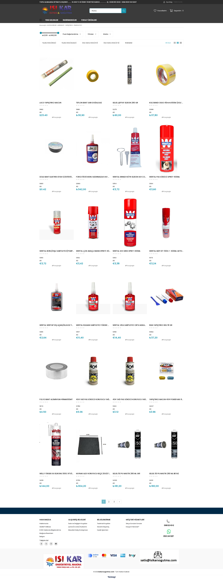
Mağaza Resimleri (46, 533)
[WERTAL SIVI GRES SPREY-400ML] (130, 223)
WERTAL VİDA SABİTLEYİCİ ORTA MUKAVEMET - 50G (130, 325)
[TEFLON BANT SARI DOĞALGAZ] (93, 74)
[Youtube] (56, 544)
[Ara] (123, 10)
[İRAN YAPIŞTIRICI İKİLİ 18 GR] (166, 297)
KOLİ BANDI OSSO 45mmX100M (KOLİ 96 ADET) (166, 102)
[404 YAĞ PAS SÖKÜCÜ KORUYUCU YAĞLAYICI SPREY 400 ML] (93, 371)
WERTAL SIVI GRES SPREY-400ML (126, 251)
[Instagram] (51, 544)
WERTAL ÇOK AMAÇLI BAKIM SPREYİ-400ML (93, 251)
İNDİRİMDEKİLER (70, 20)
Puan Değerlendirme (71, 34)
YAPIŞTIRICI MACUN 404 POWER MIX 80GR (166, 399)
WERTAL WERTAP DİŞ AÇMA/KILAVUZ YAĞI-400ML (56, 325)
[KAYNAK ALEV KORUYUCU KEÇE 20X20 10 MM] (93, 445)
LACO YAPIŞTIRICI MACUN (50, 102)
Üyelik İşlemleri (102, 530)
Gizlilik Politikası (45, 527)
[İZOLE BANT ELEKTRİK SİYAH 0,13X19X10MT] (56, 148)
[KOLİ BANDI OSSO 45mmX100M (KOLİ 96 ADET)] (166, 74)
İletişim (42, 537)
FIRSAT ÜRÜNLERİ (89, 20)
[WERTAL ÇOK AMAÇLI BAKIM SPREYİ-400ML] (93, 223)
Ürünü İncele (65, 83)
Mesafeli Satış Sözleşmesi (78, 530)
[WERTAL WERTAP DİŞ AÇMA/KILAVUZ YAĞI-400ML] (56, 297)
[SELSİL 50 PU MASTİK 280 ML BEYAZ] (166, 445)
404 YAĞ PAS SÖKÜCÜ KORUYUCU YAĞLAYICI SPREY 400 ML (93, 399)
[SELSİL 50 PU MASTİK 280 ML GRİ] (130, 445)
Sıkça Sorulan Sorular (134, 524)
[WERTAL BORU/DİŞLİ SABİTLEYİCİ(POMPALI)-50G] (56, 223)
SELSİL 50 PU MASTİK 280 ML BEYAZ (164, 473)
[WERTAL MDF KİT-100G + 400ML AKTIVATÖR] (166, 223)
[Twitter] (46, 544)
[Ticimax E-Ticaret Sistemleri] (111, 577)
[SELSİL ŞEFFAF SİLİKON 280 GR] (130, 74)
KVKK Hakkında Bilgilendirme (50, 530)
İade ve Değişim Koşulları (77, 524)
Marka (105, 34)
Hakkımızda (178, 2)
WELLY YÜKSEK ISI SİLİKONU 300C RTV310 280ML (56, 473)
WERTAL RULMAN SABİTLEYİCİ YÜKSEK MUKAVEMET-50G (93, 325)
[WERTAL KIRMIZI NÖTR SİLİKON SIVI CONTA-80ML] (130, 148)
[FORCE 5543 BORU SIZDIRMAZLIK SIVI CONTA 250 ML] (93, 148)
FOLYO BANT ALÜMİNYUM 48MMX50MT (56, 399)
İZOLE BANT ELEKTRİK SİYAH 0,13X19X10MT (56, 177)
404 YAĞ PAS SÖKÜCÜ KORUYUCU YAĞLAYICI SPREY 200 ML (130, 399)
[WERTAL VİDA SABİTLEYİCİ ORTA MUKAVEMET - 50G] (130, 297)
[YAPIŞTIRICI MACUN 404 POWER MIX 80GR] (166, 371)
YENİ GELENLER (51, 20)
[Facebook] (41, 544)
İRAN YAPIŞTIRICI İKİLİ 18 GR (160, 325)
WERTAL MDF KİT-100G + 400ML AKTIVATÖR (166, 251)
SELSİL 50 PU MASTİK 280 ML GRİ (126, 473)
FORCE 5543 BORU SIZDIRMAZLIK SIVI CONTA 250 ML (93, 177)
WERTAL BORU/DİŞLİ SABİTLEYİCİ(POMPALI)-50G (56, 251)
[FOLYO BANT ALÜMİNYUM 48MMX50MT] (56, 371)
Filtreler (91, 34)
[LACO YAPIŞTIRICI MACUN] (56, 74)
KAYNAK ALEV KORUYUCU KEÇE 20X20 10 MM (93, 473)
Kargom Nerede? (132, 527)
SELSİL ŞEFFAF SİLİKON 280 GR (125, 102)
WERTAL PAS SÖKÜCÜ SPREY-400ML (164, 177)
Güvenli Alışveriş (103, 527)
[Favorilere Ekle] (57, 83)
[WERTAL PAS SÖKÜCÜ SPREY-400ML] (166, 148)
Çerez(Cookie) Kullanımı (77, 527)
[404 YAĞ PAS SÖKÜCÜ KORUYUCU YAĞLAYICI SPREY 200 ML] (130, 371)
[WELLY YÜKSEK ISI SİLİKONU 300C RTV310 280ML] (56, 445)
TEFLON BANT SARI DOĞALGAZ (89, 102)
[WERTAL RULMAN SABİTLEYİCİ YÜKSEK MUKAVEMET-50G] (93, 297)
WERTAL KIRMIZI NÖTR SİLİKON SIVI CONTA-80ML (130, 177)
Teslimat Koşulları (103, 524)
